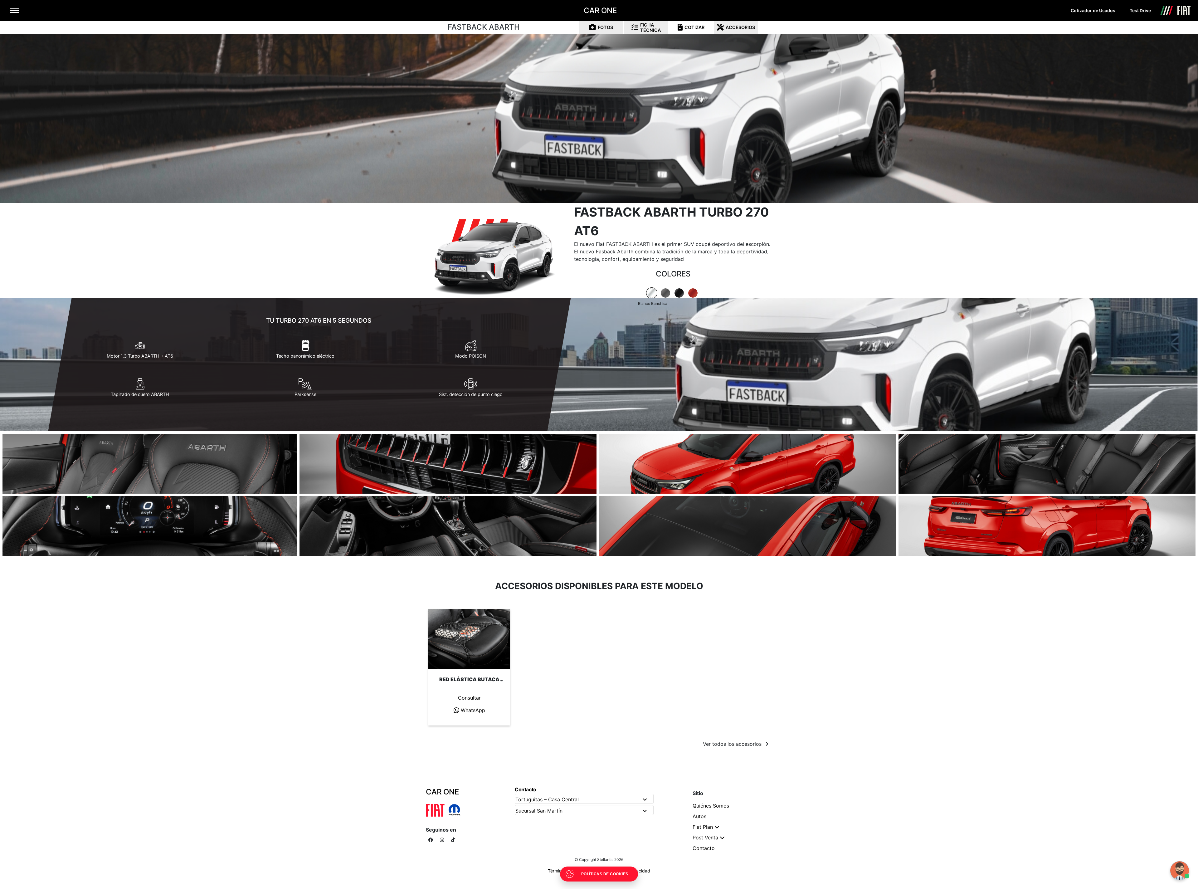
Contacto (704, 848)
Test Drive (1140, 10)
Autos (699, 816)
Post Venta (705, 837)
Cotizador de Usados (1093, 10)
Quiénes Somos (711, 806)
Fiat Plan (703, 827)
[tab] (651, 293)
